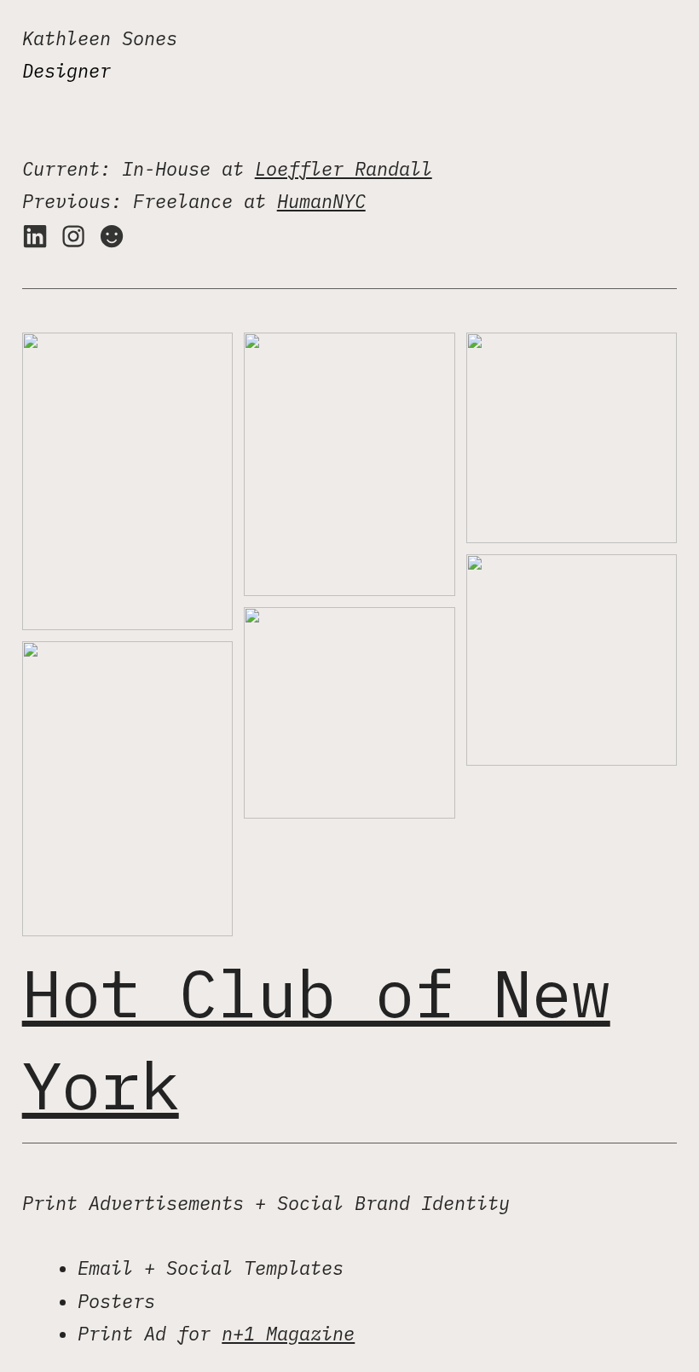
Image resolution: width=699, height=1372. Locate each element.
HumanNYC (321, 201)
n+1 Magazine (288, 1334)
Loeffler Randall (343, 169)
